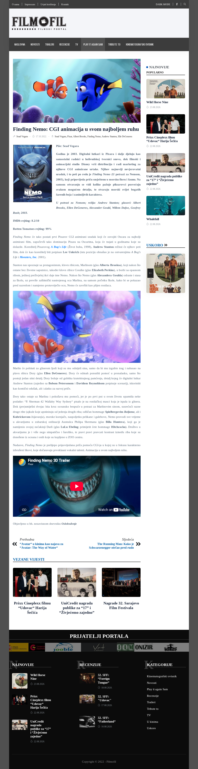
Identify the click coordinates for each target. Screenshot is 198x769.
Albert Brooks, (80, 136)
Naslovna (19, 44)
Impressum (30, 4)
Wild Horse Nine (157, 102)
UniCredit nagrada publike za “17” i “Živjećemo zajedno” (76, 608)
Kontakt (65, 4)
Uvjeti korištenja (48, 4)
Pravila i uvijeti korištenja (29, 57)
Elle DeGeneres (125, 136)
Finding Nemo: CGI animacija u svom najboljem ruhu (76, 129)
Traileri (49, 44)
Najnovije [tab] (159, 67)
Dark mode (163, 4)
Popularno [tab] (155, 72)
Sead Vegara (22, 136)
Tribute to (114, 44)
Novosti (35, 44)
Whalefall (152, 219)
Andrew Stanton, (110, 136)
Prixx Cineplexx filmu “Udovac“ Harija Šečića (32, 608)
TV (76, 44)
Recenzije (64, 44)
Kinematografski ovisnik (140, 44)
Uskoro (154, 245)
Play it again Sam (93, 44)
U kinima (152, 721)
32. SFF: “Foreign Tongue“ (104, 678)
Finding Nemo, (94, 136)
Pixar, (70, 136)
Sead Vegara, (61, 136)
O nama (15, 4)
